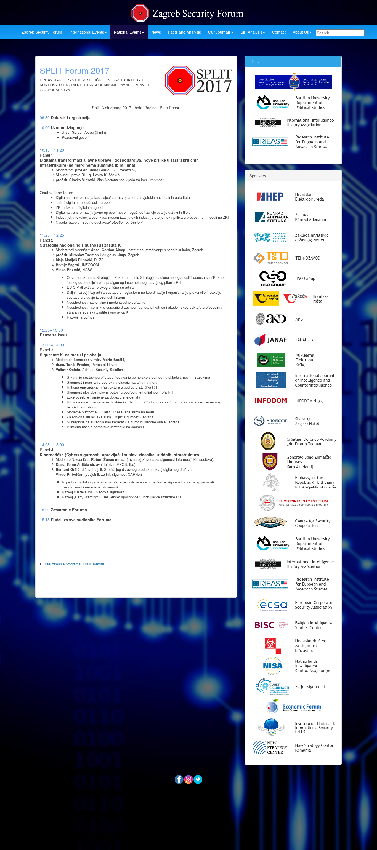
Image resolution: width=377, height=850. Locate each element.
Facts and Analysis (184, 32)
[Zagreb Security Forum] (188, 11)
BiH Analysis (251, 32)
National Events (127, 32)
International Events (86, 32)
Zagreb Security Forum (42, 32)
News (156, 32)
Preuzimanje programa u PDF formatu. (75, 563)
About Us (301, 32)
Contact (279, 32)
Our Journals (219, 32)
